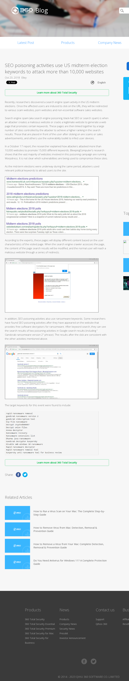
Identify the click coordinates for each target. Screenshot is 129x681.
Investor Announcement (72, 638)
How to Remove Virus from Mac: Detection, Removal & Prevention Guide (65, 529)
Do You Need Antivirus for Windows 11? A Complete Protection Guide (70, 562)
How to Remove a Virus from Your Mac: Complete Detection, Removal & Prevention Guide (68, 545)
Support (100, 619)
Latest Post (25, 42)
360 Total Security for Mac (39, 633)
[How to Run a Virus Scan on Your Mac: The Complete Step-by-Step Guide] (17, 513)
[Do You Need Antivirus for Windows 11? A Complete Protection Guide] (17, 562)
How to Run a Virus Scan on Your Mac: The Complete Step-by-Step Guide (69, 512)
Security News (67, 628)
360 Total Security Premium (40, 628)
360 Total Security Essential (40, 624)
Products (68, 42)
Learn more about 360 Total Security (57, 92)
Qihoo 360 (101, 624)
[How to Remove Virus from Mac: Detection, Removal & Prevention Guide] (17, 529)
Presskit (63, 633)
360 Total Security (35, 619)
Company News (68, 624)
